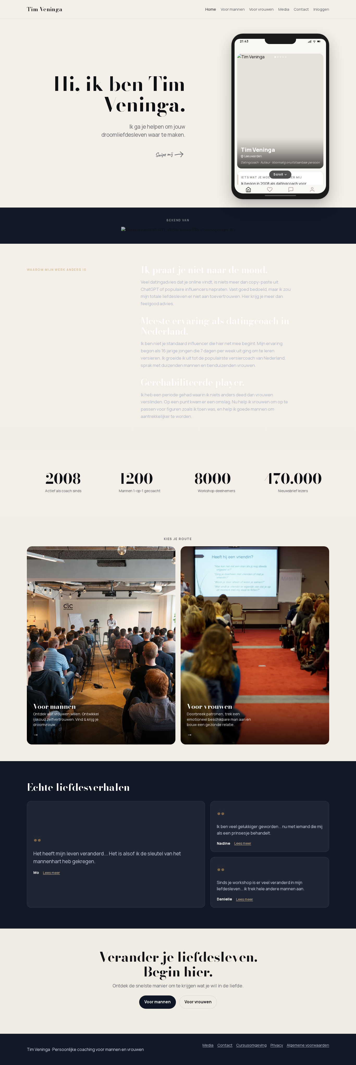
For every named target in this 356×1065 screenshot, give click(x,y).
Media (283, 9)
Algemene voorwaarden (308, 1045)
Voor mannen (233, 9)
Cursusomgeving (251, 1045)
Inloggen (321, 9)
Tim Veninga (45, 9)
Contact (301, 9)
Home (210, 9)
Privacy (277, 1045)
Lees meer (51, 872)
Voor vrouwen (261, 9)
